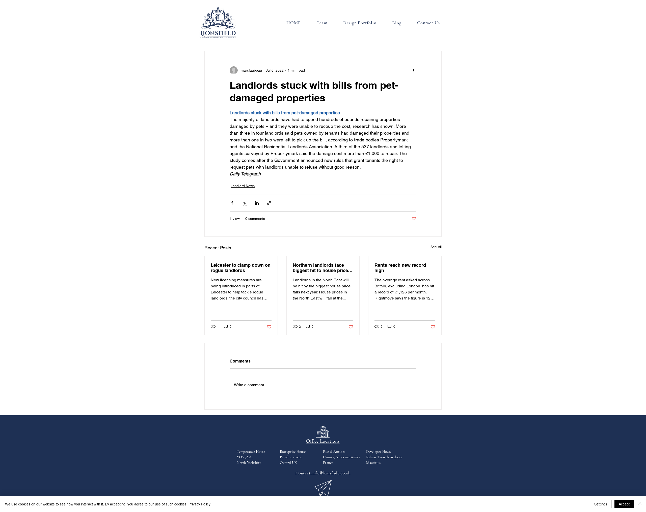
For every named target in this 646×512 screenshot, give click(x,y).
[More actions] (413, 70)
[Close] (640, 504)
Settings (600, 503)
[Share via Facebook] (232, 203)
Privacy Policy (199, 503)
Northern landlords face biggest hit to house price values (320, 267)
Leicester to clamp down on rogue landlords (241, 267)
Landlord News (243, 186)
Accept (624, 503)
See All (436, 247)
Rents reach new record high (400, 267)
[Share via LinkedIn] (256, 203)
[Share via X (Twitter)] (244, 203)
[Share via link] (269, 203)
